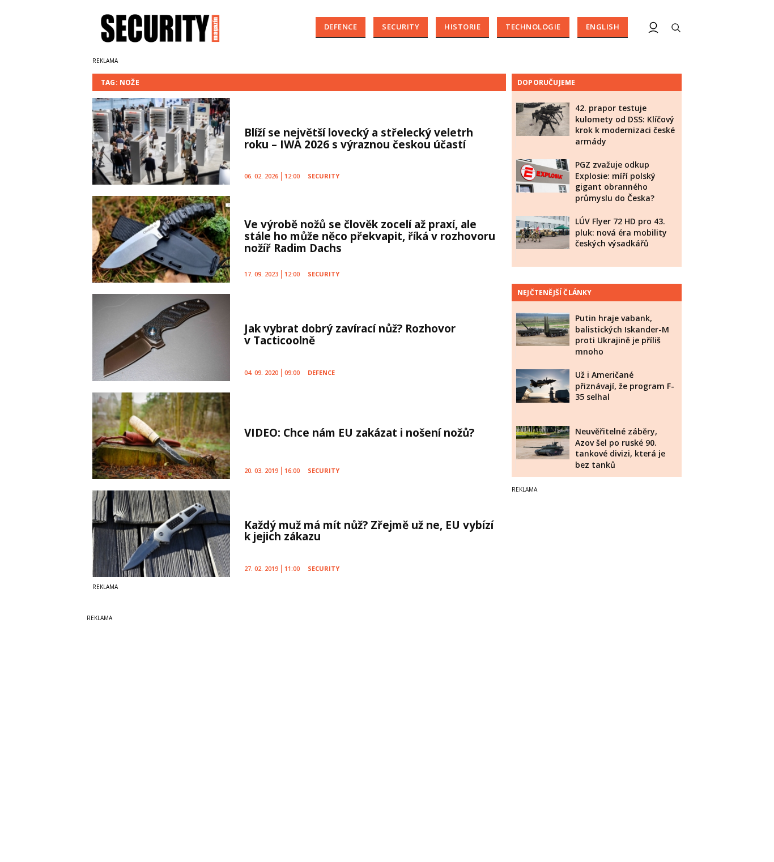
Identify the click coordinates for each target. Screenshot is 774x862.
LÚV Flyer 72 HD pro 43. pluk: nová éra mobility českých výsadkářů (621, 232)
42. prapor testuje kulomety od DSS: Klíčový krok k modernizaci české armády (625, 125)
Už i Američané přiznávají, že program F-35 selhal (624, 385)
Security (400, 27)
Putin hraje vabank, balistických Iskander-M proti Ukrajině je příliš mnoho (622, 335)
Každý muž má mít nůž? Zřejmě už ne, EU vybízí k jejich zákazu (369, 531)
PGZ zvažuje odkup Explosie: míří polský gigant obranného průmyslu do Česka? (615, 181)
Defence (341, 27)
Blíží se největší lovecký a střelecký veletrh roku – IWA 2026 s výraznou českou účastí (358, 138)
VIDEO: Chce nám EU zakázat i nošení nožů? (359, 432)
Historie (462, 27)
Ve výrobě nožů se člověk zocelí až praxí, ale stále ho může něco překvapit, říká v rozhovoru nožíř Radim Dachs (369, 236)
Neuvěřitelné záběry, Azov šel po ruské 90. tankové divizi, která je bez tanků (620, 448)
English (603, 27)
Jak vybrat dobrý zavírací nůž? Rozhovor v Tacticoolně (350, 334)
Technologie (533, 27)
